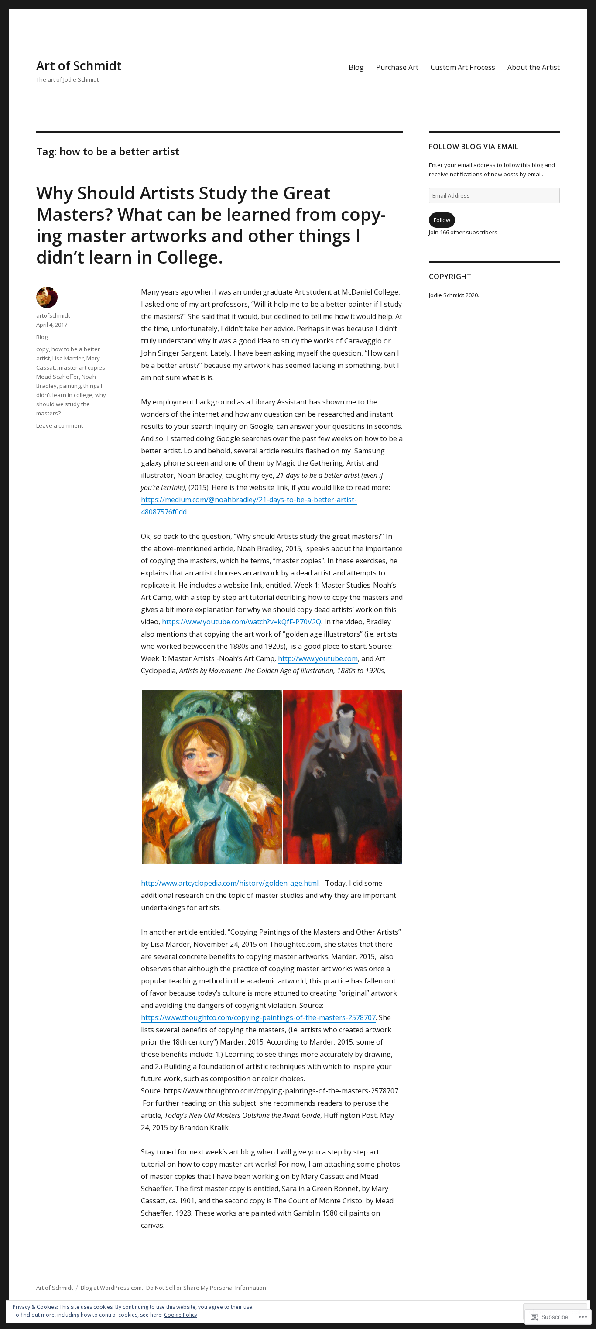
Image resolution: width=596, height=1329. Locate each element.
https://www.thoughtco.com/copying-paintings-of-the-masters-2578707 (258, 1017)
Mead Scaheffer (57, 376)
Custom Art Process (463, 67)
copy (42, 349)
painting (70, 386)
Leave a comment (59, 425)
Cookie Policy (180, 1315)
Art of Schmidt (79, 65)
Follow (442, 220)
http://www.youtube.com (318, 658)
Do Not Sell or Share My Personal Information (206, 1287)
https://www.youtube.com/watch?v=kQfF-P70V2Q (241, 622)
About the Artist (533, 67)
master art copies (82, 367)
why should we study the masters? (71, 404)
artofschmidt (53, 315)
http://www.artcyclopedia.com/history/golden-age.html (230, 883)
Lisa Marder (68, 358)
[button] (211, 777)
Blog (356, 67)
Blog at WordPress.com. (112, 1287)
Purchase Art (397, 67)
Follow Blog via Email (474, 146)
